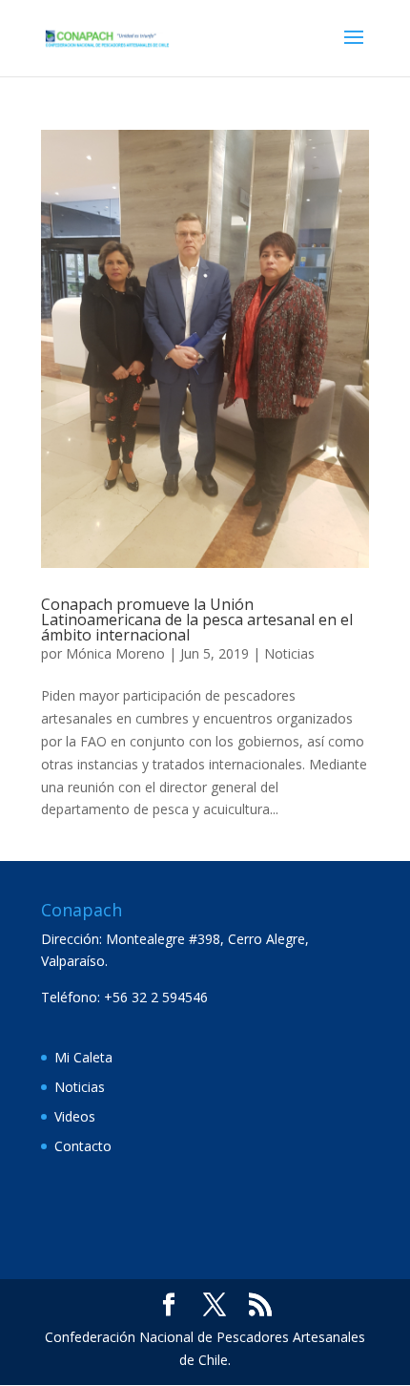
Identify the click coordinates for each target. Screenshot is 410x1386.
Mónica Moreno (115, 653)
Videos (74, 1116)
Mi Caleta (83, 1057)
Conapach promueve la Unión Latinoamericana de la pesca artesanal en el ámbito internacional (197, 619)
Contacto (83, 1146)
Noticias (289, 653)
